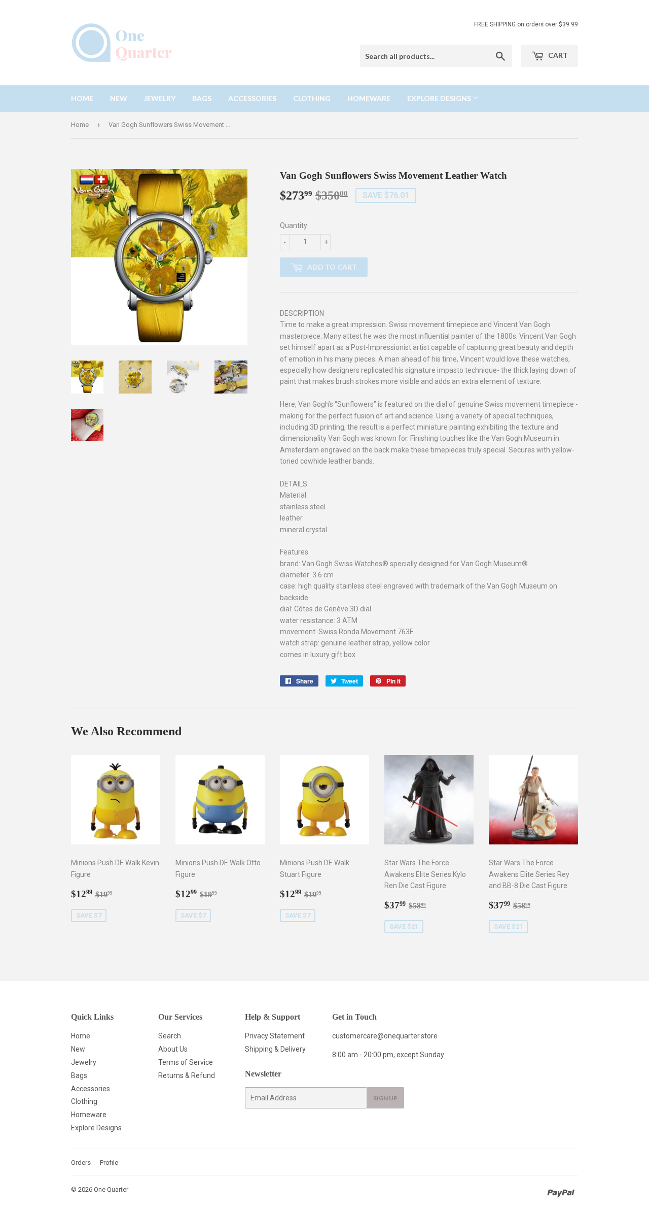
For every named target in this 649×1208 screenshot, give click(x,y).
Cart (557, 55)
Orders (81, 1162)
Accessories (252, 98)
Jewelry (159, 98)
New (118, 98)
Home (82, 98)
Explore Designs (440, 98)
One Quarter (111, 1189)
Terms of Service (185, 1062)
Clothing (312, 98)
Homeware (368, 98)
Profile (109, 1162)
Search (169, 1036)
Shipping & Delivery (275, 1049)
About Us (173, 1049)
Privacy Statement (275, 1036)
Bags (201, 98)
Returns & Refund (186, 1075)
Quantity (293, 225)
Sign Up (385, 1098)
